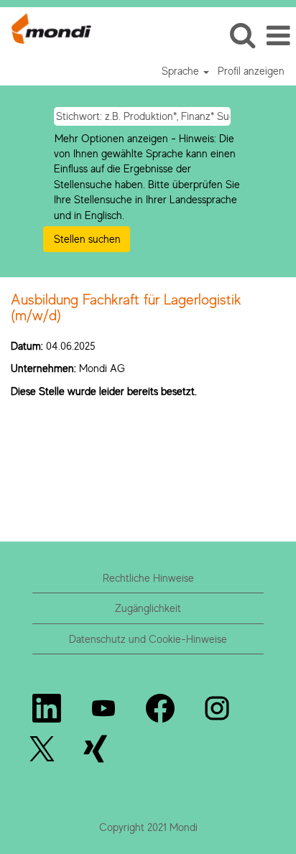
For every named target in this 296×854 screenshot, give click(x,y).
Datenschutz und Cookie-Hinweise (148, 639)
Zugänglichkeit (148, 608)
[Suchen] (242, 35)
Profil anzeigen (251, 71)
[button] (278, 35)
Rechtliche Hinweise (148, 578)
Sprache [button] (182, 71)
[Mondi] (46, 27)
